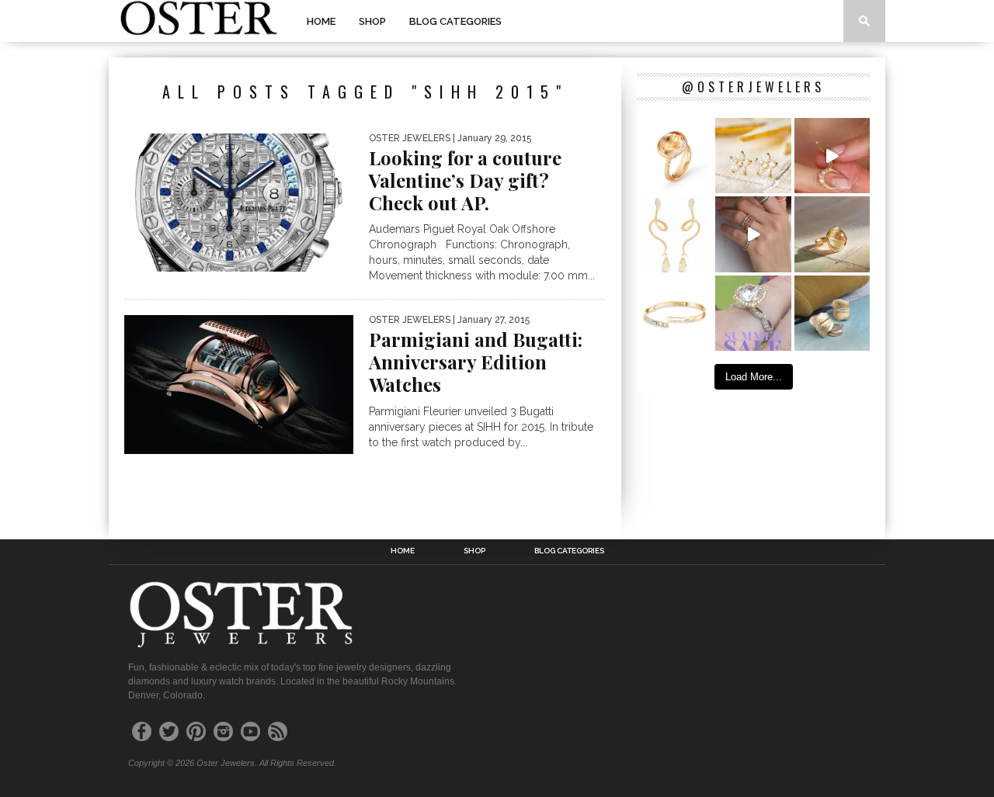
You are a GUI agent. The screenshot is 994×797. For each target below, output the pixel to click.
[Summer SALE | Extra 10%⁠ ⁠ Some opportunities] (753, 313)
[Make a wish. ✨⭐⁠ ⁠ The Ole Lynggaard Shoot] (753, 155)
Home (321, 21)
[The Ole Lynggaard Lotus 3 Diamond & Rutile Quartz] (832, 234)
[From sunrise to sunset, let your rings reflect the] (753, 234)
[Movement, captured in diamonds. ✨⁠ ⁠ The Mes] (674, 313)
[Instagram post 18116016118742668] (674, 234)
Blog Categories (455, 21)
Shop (372, 21)
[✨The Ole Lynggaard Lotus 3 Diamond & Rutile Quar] (674, 155)
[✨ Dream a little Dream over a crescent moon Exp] (832, 155)
